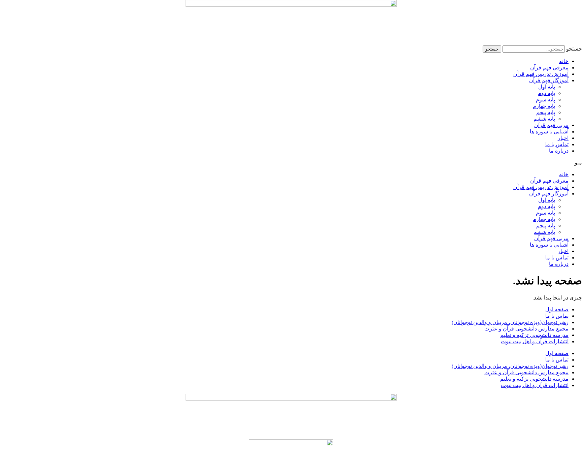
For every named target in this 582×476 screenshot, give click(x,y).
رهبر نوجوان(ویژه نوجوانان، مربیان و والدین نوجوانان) (510, 322)
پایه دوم (546, 93)
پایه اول (546, 87)
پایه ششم (544, 119)
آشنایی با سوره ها (549, 131)
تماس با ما (557, 144)
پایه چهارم (544, 106)
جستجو (574, 49)
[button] (291, 162)
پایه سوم (545, 99)
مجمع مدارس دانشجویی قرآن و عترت (526, 328)
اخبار (563, 138)
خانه (564, 61)
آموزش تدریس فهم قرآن (541, 74)
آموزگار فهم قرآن (549, 80)
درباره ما (559, 151)
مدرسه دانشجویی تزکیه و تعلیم (534, 335)
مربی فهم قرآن (551, 125)
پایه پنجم (545, 112)
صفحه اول (557, 309)
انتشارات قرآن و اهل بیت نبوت (535, 341)
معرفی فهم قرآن (549, 67)
